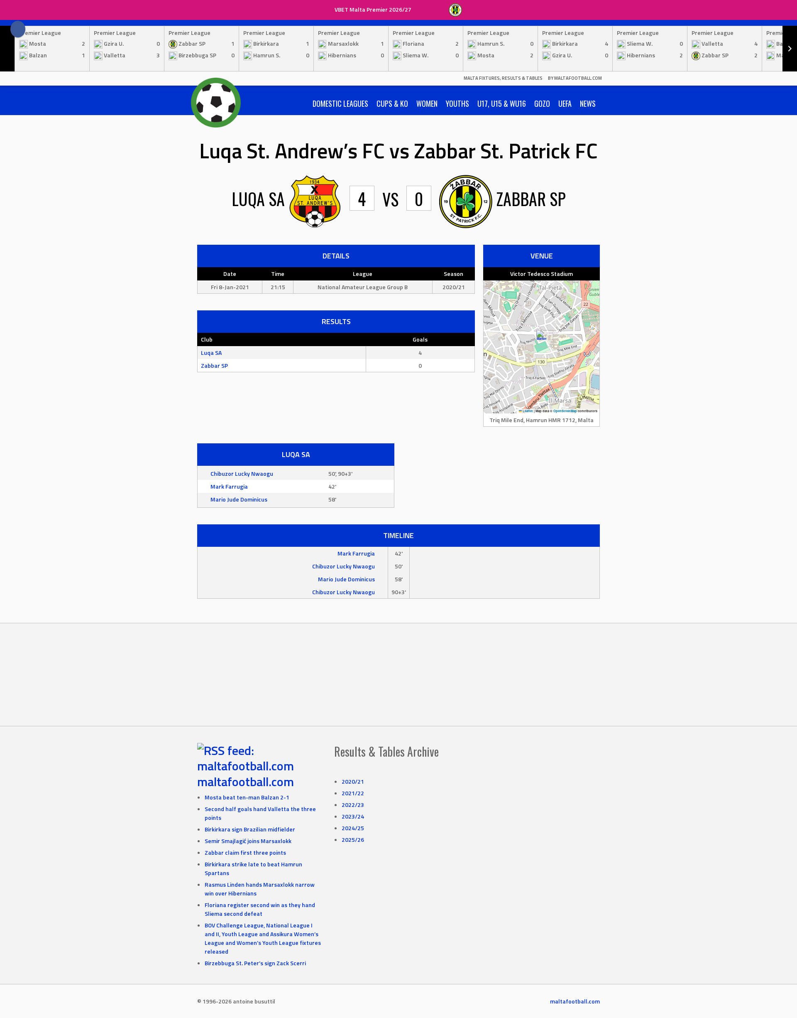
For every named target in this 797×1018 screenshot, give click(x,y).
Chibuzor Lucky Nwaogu (241, 473)
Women (427, 103)
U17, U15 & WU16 (501, 103)
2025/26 (353, 839)
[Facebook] (17, 29)
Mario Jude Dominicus (238, 499)
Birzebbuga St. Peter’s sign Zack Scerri (255, 963)
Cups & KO (392, 103)
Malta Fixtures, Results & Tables (503, 78)
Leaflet (527, 411)
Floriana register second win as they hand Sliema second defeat (260, 909)
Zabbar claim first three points (245, 852)
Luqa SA (211, 352)
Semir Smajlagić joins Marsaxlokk (248, 840)
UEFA (565, 103)
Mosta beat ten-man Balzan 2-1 (247, 797)
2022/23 (353, 804)
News (588, 103)
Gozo (542, 103)
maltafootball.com (245, 781)
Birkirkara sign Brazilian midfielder (250, 829)
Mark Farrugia (229, 486)
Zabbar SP (214, 365)
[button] (541, 338)
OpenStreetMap (565, 411)
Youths (457, 103)
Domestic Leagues (340, 103)
